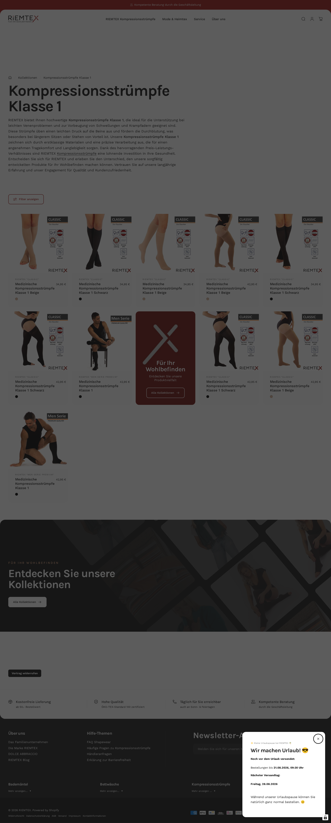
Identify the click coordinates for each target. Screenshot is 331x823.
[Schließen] (318, 739)
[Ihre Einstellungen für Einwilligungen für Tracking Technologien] (325, 817)
